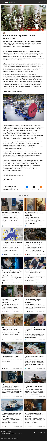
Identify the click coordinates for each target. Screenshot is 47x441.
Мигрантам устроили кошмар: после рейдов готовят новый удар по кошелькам (11, 301)
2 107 (44, 396)
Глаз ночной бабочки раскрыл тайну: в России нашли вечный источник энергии (11, 272)
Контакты (8, 433)
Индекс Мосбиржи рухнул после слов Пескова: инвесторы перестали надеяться (34, 272)
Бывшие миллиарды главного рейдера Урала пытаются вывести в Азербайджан (34, 214)
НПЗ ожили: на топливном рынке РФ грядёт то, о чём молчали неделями (11, 213)
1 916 (44, 426)
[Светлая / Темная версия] (40, 2)
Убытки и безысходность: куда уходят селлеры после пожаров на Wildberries (34, 415)
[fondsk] (3, 427)
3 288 (21, 282)
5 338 (21, 225)
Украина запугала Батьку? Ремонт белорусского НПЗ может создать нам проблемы (35, 329)
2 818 (21, 311)
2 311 (21, 339)
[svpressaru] (3, 340)
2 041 (21, 426)
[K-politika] (3, 254)
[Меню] (2, 2)
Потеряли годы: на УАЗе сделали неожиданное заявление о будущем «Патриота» (34, 244)
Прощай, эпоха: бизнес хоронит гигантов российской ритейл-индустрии (33, 301)
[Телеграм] (35, 432)
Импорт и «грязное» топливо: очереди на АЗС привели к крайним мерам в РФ (35, 386)
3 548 (44, 254)
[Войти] (45, 2)
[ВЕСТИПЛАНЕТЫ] (3, 311)
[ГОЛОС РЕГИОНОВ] (3, 397)
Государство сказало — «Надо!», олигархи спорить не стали (10, 357)
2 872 (44, 282)
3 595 (21, 254)
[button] (4, 179)
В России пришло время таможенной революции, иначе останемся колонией (11, 329)
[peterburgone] (3, 283)
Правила (19, 433)
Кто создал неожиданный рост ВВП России (34, 357)
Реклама (3, 433)
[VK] (41, 432)
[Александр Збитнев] (4, 33)
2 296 (44, 339)
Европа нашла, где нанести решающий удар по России (12, 243)
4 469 (44, 225)
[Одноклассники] (38, 432)
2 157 (44, 368)
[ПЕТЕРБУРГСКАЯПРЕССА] (26, 311)
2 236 (21, 368)
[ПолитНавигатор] (26, 226)
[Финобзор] (10, 2)
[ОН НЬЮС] (26, 254)
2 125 (21, 396)
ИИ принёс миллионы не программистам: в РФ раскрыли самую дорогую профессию (10, 386)
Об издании (14, 433)
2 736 (44, 311)
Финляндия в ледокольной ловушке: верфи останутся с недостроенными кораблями (11, 415)
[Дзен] (44, 432)
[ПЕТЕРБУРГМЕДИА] (3, 226)
